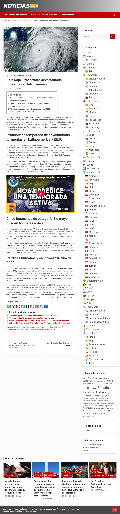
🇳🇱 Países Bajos (93, 243)
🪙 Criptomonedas (95, 78)
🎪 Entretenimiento (93, 101)
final (93, 396)
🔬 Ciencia (88, 63)
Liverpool (93, 401)
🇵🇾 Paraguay (91, 247)
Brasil (94, 381)
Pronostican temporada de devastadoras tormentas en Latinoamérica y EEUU (31, 99)
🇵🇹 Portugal (91, 254)
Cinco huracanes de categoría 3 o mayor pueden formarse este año (30, 104)
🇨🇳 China (89, 191)
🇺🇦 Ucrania (90, 269)
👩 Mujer (87, 284)
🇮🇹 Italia (89, 224)
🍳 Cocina (90, 142)
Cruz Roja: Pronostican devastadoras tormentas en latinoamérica (30, 329)
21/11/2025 (38, 499)
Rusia (85, 411)
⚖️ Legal (89, 134)
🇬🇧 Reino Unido (93, 258)
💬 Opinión (88, 288)
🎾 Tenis (89, 363)
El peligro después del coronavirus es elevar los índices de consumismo (39, 320)
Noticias (18, 496)
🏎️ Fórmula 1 (92, 351)
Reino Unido (109, 408)
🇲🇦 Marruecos (92, 232)
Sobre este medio (68, 15)
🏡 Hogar (90, 146)
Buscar (112, 36)
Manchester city (102, 401)
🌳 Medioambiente (25, 76)
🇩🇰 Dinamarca (92, 198)
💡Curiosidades (91, 329)
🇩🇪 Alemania (91, 176)
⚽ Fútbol (90, 336)
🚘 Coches (91, 138)
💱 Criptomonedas (95, 310)
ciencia (99, 384)
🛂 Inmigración (91, 168)
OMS (88, 406)
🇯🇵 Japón (90, 228)
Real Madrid (88, 408)
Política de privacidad (48, 15)
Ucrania (102, 411)
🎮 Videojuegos (93, 127)
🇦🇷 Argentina (92, 179)
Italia (110, 398)
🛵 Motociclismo (94, 355)
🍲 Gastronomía (91, 157)
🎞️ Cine (89, 104)
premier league (103, 406)
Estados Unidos (93, 392)
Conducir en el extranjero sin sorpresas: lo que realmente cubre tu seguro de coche (15, 487)
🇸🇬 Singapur (91, 262)
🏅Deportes (89, 333)
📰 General (11, 76)
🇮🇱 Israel (90, 220)
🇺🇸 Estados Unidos (95, 206)
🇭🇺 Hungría (91, 217)
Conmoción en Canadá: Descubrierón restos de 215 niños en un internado (22, 345)
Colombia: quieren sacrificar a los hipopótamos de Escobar (33, 316)
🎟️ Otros (90, 116)
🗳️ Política (88, 295)
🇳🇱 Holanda (91, 213)
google (104, 396)
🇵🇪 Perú (89, 250)
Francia (98, 396)
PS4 (111, 406)
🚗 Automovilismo (95, 344)
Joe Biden (86, 401)
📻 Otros (87, 292)
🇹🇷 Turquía (90, 265)
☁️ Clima (87, 52)
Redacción (48, 499)
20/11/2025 (66, 496)
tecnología (96, 411)
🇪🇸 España (90, 202)
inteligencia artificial (102, 398)
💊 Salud (87, 303)
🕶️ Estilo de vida (91, 131)
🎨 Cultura (88, 67)
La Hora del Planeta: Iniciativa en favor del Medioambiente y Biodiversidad (39, 323)
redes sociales (99, 408)
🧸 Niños (90, 153)
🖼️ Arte (89, 71)
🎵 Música (90, 112)
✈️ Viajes (88, 56)
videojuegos (88, 416)
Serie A (90, 411)
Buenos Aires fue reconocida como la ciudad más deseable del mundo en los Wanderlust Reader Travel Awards (45, 488)
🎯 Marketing (95, 90)
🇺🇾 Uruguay (91, 273)
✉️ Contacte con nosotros (16, 15)
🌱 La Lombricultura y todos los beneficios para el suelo (32, 318)
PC (96, 406)
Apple (85, 378)
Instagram (92, 398)
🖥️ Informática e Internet (98, 318)
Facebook (87, 396)
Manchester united (88, 403)
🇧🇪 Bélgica (91, 183)
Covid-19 (107, 383)
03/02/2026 (9, 496)
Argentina (92, 378)
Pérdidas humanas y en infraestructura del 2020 (30, 109)
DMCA (33, 15)
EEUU (86, 388)
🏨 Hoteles (91, 60)
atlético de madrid (103, 378)
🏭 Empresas (92, 86)
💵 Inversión (91, 93)
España (103, 388)
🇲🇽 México (91, 235)
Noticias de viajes (14, 458)
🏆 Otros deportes (95, 359)
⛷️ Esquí (90, 340)
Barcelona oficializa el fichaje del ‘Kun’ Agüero (59, 344)
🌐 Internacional (91, 172)
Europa (107, 393)
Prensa (19, 89)
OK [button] (115, 510)
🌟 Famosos (92, 108)
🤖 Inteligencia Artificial (97, 321)
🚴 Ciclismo (91, 348)
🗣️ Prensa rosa (93, 119)
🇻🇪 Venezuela (92, 277)
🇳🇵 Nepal (90, 239)
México (97, 403)
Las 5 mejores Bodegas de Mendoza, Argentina (102, 484)
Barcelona (87, 381)
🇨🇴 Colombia (92, 194)
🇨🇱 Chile (89, 187)
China (94, 384)
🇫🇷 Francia (90, 209)
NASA (103, 403)
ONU (92, 406)
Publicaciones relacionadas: (23, 112)
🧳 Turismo (89, 325)
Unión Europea (101, 413)
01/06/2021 (10, 89)
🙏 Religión (89, 299)
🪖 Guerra (88, 164)
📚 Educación (92, 82)
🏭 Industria (91, 314)
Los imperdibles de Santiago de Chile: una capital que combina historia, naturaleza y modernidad (73, 487)
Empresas (93, 388)
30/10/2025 (95, 490)
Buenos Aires (101, 381)
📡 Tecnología (90, 307)
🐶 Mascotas (92, 149)
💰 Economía (90, 75)
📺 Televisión (92, 123)
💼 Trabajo (90, 97)
